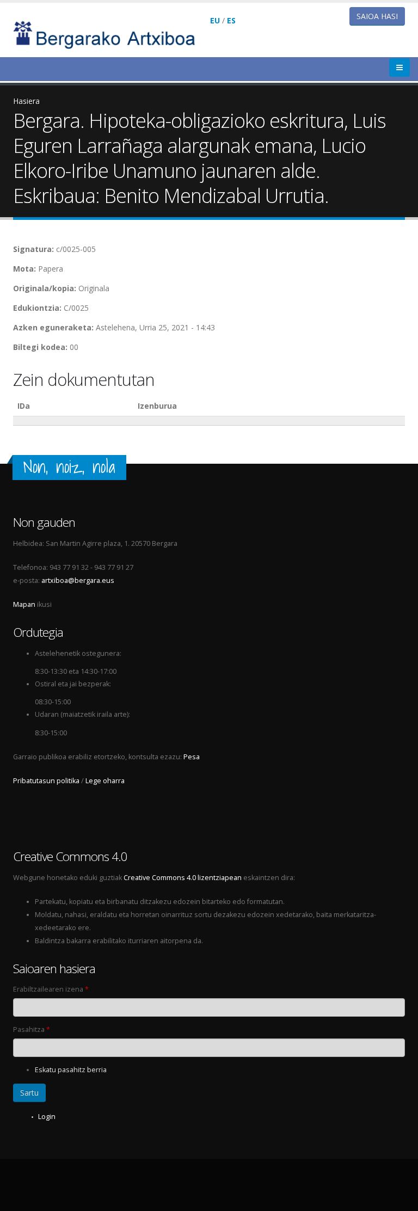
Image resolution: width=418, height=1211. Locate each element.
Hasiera (26, 101)
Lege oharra (105, 780)
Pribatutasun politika (46, 780)
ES (231, 20)
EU (215, 20)
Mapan (24, 604)
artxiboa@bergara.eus (77, 580)
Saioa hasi (377, 16)
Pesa (191, 756)
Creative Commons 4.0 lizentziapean (183, 877)
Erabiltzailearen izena (51, 989)
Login (47, 1116)
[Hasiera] (111, 34)
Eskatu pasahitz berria (71, 1069)
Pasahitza (31, 1029)
